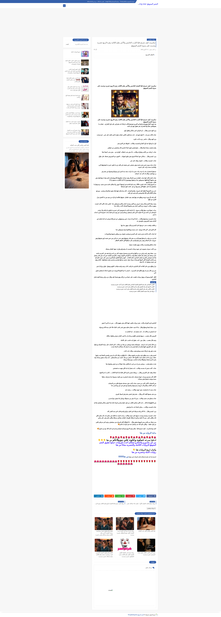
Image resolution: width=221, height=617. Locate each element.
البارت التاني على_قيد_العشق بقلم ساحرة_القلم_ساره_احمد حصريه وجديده (135, 289)
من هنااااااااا (123, 456)
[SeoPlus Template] (157, 615)
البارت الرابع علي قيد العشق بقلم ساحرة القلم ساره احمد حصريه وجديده (135, 287)
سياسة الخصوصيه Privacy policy (127, 1)
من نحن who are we (91, 1)
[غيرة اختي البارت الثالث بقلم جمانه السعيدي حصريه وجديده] (146, 545)
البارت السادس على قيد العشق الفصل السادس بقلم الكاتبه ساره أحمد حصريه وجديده (132, 284)
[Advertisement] (110, 23)
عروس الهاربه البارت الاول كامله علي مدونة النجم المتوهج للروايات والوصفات (72, 62)
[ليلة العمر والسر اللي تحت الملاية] (146, 523)
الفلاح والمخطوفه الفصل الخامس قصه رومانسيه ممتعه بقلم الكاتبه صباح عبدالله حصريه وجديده (104, 554)
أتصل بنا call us (100, 1)
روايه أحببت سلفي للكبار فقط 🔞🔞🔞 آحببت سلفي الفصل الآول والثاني (73, 79)
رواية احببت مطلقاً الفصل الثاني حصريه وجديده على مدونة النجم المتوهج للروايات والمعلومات (72, 114)
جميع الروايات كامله (75, 52)
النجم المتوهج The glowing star (144, 4)
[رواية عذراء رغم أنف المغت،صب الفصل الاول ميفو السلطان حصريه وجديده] (125, 523)
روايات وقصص (151, 39)
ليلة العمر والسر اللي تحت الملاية (146, 531)
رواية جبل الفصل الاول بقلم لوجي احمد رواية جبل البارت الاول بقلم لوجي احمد (73, 88)
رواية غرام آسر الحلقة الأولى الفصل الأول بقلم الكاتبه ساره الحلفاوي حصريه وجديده (126, 554)
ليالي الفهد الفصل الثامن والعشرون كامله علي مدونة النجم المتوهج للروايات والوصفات (72, 71)
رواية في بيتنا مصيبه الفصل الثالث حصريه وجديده (141, 291)
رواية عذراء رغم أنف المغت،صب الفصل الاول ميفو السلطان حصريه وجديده (125, 533)
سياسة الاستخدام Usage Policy (112, 1)
